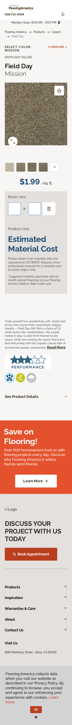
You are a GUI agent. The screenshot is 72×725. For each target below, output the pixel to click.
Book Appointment (33, 554)
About (10, 619)
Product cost (18, 229)
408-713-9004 (14, 14)
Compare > (57, 47)
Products (39, 32)
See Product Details (21, 396)
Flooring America (16, 32)
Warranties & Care (20, 608)
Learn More (33, 481)
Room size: (17, 197)
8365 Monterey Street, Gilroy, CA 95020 (31, 652)
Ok (36, 709)
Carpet (56, 32)
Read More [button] (56, 347)
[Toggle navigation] (63, 14)
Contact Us (14, 630)
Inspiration (14, 598)
